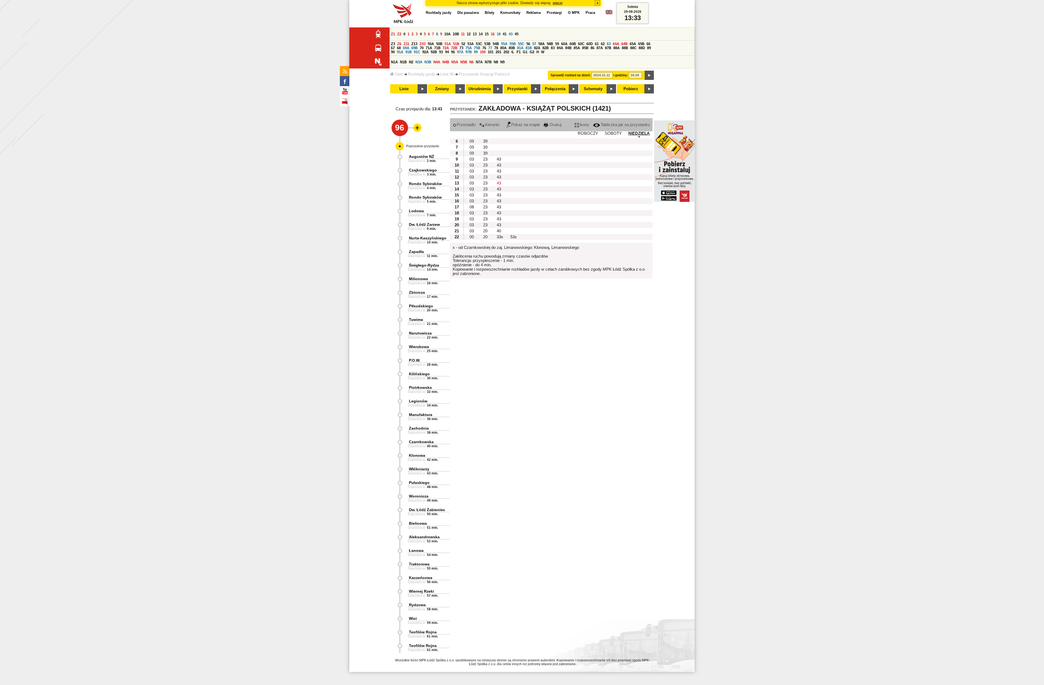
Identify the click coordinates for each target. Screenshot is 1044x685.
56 (528, 44)
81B (529, 48)
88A (616, 48)
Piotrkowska (420, 387)
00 (472, 237)
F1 (519, 52)
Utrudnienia (479, 89)
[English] (609, 13)
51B (456, 44)
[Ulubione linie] (416, 128)
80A (503, 48)
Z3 (393, 44)
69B (414, 48)
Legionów (418, 401)
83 (553, 48)
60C (581, 44)
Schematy (593, 89)
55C (521, 44)
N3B (427, 62)
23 (485, 159)
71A (429, 48)
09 (472, 141)
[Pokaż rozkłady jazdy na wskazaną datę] (649, 75)
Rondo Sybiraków (425, 184)
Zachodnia (419, 428)
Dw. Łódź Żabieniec (427, 510)
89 (649, 48)
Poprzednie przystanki (422, 146)
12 (469, 34)
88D (642, 48)
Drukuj (555, 125)
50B (439, 44)
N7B (488, 62)
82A (537, 48)
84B (568, 48)
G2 (532, 52)
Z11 (406, 44)
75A (468, 48)
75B (477, 48)
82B (545, 48)
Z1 (393, 34)
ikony (584, 125)
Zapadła (416, 251)
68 (399, 48)
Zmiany (442, 89)
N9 (502, 62)
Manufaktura (420, 414)
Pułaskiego (419, 482)
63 (609, 44)
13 (475, 34)
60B (573, 44)
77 (490, 48)
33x (500, 237)
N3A (418, 62)
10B (456, 34)
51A (448, 44)
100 (483, 52)
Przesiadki (466, 125)
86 (592, 48)
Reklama (533, 13)
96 (453, 52)
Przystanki (517, 89)
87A (599, 48)
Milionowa (418, 279)
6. (512, 52)
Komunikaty (510, 13)
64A (616, 44)
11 (463, 34)
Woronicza (418, 496)
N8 (496, 62)
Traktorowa (419, 564)
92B (434, 52)
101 (490, 52)
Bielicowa (418, 523)
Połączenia (555, 89)
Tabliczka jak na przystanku (625, 125)
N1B (403, 62)
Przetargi (554, 13)
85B (585, 48)
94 (447, 52)
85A (577, 48)
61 (597, 44)
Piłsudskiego (421, 306)
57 (534, 44)
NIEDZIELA (639, 133)
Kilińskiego (419, 374)
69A (406, 48)
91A (400, 52)
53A (470, 44)
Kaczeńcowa (420, 577)
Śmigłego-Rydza (424, 265)
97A (460, 52)
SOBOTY (613, 133)
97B (468, 52)
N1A (394, 62)
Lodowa (416, 211)
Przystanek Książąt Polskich (484, 74)
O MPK (574, 13)
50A (431, 44)
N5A (454, 62)
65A (633, 44)
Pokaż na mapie (525, 125)
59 (557, 44)
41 (505, 34)
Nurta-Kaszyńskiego (427, 238)
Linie (404, 89)
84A (560, 48)
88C (633, 48)
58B (550, 44)
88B (625, 48)
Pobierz (630, 89)
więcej (558, 3)
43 (510, 34)
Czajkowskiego (423, 170)
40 (499, 231)
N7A (479, 62)
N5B (463, 62)
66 (648, 44)
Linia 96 (447, 74)
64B (624, 44)
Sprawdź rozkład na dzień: (571, 75)
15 (487, 34)
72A (446, 48)
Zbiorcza (417, 292)
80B (512, 48)
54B (496, 44)
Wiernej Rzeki (421, 591)
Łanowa (416, 550)
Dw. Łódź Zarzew (424, 224)
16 (493, 34)
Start (398, 74)
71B (437, 48)
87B (608, 48)
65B (641, 44)
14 (481, 34)
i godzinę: (620, 75)
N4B (445, 62)
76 (484, 48)
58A (541, 44)
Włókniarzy (419, 469)
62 (603, 44)
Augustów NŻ (421, 156)
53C (479, 44)
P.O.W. (414, 360)
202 (506, 52)
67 (393, 48)
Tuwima (416, 319)
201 (498, 52)
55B (512, 44)
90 (393, 52)
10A (447, 34)
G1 (525, 52)
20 (485, 231)
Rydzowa (417, 605)
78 (496, 48)
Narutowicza (420, 333)
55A (504, 44)
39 (485, 141)
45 (516, 34)
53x (513, 237)
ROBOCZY (588, 133)
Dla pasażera (468, 13)
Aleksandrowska (424, 537)
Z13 (414, 44)
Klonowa (417, 455)
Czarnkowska (421, 442)
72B (454, 48)
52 (463, 44)
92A (425, 52)
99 (476, 52)
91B (408, 52)
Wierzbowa (419, 347)
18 (499, 34)
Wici (413, 618)
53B (487, 44)
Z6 (399, 44)
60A (564, 44)
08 (472, 207)
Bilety (489, 13)
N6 (471, 62)
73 (461, 48)
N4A (436, 62)
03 (472, 159)
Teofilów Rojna (423, 632)
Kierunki (492, 125)
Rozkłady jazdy (421, 74)
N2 (411, 62)
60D (589, 44)
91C (417, 52)
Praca (590, 13)
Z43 (422, 44)
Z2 (399, 34)
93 (441, 52)
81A (520, 48)
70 (422, 48)
